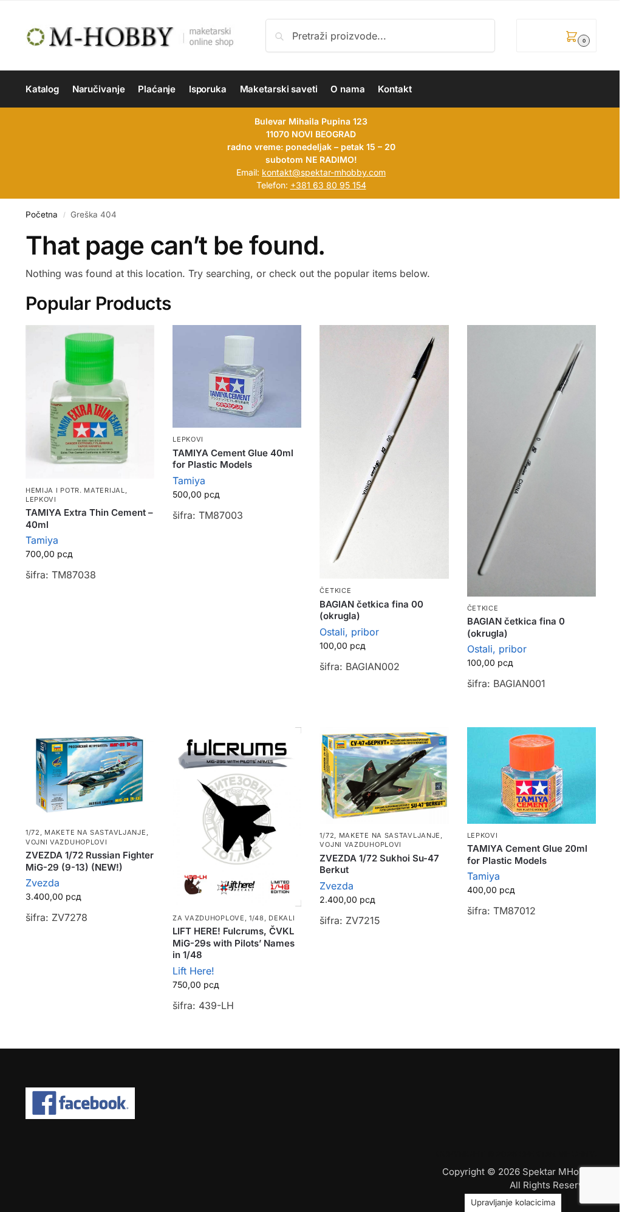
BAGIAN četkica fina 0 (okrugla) (516, 627)
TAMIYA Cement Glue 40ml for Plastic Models (233, 459)
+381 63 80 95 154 (328, 185)
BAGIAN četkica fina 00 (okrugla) (371, 610)
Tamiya (42, 540)
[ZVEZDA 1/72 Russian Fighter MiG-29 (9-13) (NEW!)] (90, 774)
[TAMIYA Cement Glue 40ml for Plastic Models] (237, 376)
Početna (42, 214)
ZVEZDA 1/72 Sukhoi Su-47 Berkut (379, 864)
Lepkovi (41, 499)
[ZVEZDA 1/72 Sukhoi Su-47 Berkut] (384, 775)
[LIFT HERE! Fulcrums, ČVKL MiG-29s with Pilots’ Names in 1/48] (237, 816)
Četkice (335, 590)
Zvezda (43, 883)
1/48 (256, 918)
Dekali (281, 918)
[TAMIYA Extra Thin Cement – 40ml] (90, 402)
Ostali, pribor (349, 632)
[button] (556, 35)
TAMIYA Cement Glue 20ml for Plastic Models (527, 854)
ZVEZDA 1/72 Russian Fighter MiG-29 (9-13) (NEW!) (90, 861)
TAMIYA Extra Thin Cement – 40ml (89, 518)
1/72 (33, 832)
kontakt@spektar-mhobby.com (324, 172)
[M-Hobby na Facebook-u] (311, 1103)
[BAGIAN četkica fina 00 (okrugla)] (384, 452)
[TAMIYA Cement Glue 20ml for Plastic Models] (531, 775)
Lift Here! (193, 971)
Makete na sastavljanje (95, 832)
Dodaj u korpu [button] (90, 606)
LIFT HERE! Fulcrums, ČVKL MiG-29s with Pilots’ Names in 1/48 (234, 942)
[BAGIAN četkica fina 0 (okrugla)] (531, 461)
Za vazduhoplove (209, 918)
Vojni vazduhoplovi (67, 842)
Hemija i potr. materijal (75, 490)
